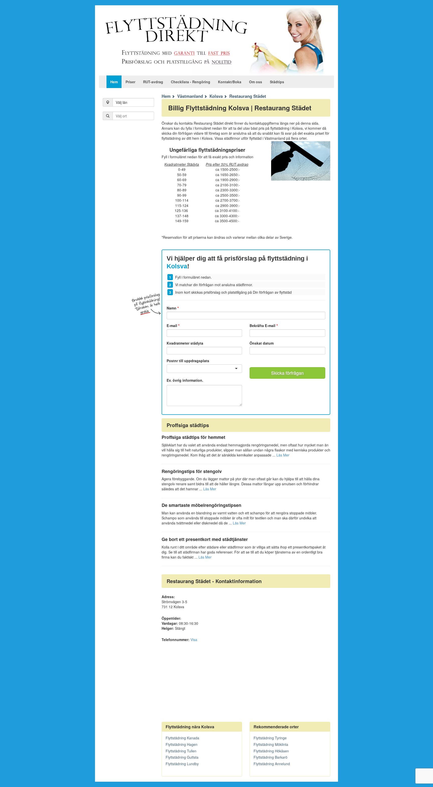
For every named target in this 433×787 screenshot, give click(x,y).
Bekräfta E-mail (264, 325)
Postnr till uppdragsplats (188, 360)
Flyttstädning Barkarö (270, 757)
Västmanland (190, 96)
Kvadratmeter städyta (185, 343)
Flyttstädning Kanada (182, 737)
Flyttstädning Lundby (182, 763)
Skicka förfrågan (287, 372)
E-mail (173, 325)
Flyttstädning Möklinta (271, 744)
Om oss (255, 81)
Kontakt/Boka (229, 81)
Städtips (277, 81)
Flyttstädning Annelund (272, 763)
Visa (193, 639)
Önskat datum (262, 343)
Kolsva (216, 96)
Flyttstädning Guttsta (182, 757)
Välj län (121, 102)
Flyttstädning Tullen (181, 750)
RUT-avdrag (153, 81)
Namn (173, 307)
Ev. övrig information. (185, 380)
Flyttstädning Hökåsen (271, 750)
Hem (114, 81)
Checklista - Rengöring (190, 81)
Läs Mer (282, 454)
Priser (130, 81)
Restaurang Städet (247, 96)
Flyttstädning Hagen (181, 744)
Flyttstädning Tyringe (270, 737)
